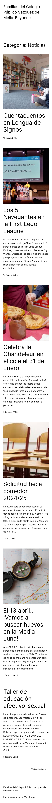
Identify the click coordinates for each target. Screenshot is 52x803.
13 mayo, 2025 (10, 138)
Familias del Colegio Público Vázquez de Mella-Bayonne (21, 12)
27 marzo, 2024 (10, 675)
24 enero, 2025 (10, 412)
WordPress (29, 797)
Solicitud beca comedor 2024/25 (22, 490)
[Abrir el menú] (5, 25)
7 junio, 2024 (9, 538)
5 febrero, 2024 (10, 757)
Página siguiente (40, 769)
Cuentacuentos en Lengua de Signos (24, 122)
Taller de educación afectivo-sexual (24, 698)
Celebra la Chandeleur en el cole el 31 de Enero (23, 357)
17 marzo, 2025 (10, 275)
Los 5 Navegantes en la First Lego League (24, 220)
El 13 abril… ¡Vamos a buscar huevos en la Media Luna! (23, 624)
